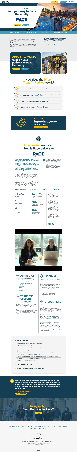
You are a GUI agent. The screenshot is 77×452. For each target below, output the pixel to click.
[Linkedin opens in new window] (36, 434)
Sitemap (38, 450)
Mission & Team (56, 426)
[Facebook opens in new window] (32, 434)
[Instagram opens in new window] (44, 434)
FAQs (48, 426)
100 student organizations (51, 306)
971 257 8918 (71, 1)
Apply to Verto (54, 1)
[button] (38, 340)
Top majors (27, 281)
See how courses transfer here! (41, 127)
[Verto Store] (38, 438)
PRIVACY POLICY (35, 441)
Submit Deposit (42, 428)
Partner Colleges (39, 426)
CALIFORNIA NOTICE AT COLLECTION (47, 441)
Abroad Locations (14, 426)
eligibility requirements (40, 94)
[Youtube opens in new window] (40, 434)
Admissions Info (27, 426)
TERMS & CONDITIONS (26, 441)
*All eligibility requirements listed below (51, 47)
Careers (65, 426)
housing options (51, 316)
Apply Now (33, 428)
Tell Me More (63, 1)
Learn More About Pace (21, 393)
